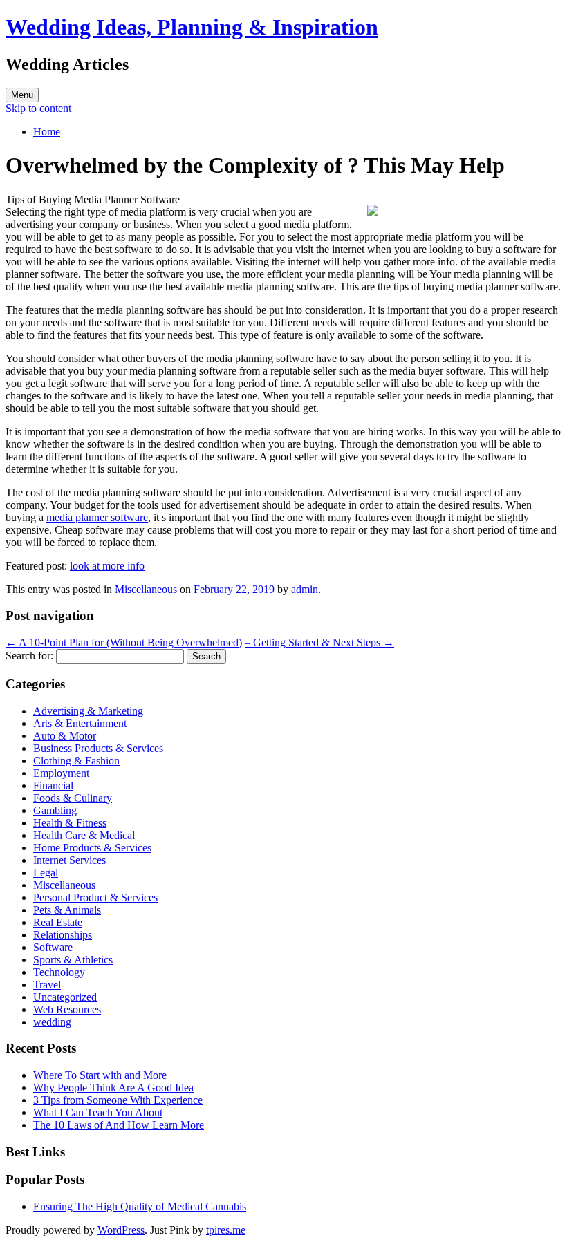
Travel (47, 984)
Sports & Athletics (73, 960)
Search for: (29, 655)
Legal (45, 872)
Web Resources (67, 1009)
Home (46, 132)
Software (53, 947)
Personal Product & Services (95, 897)
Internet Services (69, 860)
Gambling (55, 810)
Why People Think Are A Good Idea (113, 1087)
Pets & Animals (67, 910)
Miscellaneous (146, 589)
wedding (52, 1022)
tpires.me (225, 1230)
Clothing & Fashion (76, 760)
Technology (59, 972)
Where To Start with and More (100, 1075)
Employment (61, 773)
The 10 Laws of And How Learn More (118, 1125)
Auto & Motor (64, 736)
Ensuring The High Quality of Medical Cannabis (139, 1206)
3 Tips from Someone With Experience (118, 1100)
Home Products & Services (92, 848)
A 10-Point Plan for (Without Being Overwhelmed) (124, 642)
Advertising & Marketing (88, 711)
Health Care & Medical (84, 835)
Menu (22, 95)
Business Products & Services (98, 748)
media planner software (97, 517)
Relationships (62, 935)
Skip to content (38, 108)
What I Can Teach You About (97, 1112)
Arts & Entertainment (80, 723)
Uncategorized (65, 997)
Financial (53, 785)
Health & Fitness (69, 823)
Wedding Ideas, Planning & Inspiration (192, 27)
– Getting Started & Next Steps (319, 642)
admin (304, 589)
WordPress (121, 1230)
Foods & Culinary (72, 798)
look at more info (107, 566)
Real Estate (57, 922)
